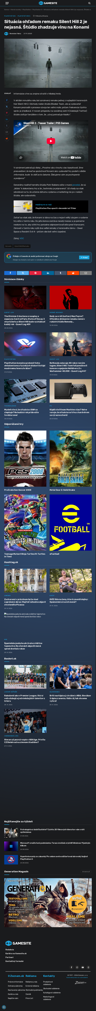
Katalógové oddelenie (52, 993)
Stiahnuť (86, 872)
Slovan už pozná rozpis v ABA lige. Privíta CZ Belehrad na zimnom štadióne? (24, 741)
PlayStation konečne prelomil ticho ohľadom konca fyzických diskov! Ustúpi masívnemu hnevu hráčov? (24, 366)
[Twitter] (6, 106)
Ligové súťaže (10, 692)
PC (51, 406)
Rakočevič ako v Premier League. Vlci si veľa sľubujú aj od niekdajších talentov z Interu (24, 698)
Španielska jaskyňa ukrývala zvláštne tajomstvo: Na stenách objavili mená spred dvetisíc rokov (23, 646)
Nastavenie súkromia (16, 990)
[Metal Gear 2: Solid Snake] (71, 459)
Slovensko (55, 692)
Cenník (28, 994)
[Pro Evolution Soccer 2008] (25, 459)
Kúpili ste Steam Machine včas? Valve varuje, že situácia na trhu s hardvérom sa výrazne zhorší (69, 412)
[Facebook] (6, 100)
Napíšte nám (13, 998)
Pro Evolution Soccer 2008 (17, 490)
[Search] (89, 3)
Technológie (10, 406)
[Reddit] (6, 138)
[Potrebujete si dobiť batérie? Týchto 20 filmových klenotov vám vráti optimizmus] (11, 833)
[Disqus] (48, 782)
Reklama (31, 975)
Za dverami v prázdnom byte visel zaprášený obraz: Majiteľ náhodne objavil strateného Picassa (25, 602)
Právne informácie (15, 982)
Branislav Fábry (15, 33)
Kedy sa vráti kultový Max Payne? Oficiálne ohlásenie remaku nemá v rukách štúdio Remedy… (67, 319)
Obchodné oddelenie (51, 989)
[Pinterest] (6, 112)
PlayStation (27, 9)
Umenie (7, 595)
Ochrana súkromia (15, 986)
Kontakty (49, 975)
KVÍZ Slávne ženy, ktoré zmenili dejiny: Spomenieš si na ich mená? (69, 600)
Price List (29, 998)
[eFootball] (71, 523)
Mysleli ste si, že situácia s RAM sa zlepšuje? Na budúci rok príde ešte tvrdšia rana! (21, 412)
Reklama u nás (31, 982)
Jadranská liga (11, 736)
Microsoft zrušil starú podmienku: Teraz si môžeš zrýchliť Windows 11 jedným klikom (55, 844)
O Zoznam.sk (16, 975)
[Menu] (7, 3)
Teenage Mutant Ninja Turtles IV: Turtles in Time (24, 555)
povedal (76, 185)
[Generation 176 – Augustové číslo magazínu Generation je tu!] (48, 902)
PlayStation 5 (37, 9)
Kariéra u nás (13, 994)
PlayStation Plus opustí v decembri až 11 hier (56, 208)
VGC (22, 238)
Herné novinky (16, 9)
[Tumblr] (6, 125)
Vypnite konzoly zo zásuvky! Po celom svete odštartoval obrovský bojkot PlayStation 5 (54, 857)
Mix (5, 639)
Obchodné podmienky (34, 990)
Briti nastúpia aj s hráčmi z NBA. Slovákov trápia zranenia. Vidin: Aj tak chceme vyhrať (70, 698)
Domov (6, 9)
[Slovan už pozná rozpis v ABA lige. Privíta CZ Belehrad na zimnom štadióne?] (25, 721)
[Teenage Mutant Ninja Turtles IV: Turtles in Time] (25, 523)
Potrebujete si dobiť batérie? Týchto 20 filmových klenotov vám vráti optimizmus (52, 830)
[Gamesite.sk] (48, 3)
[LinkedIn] (6, 119)
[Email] (6, 131)
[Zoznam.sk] (81, 983)
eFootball (54, 554)
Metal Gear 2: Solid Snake (62, 490)
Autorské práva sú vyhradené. (77, 977)
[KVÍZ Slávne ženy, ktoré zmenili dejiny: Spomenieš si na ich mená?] (71, 580)
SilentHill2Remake (21, 246)
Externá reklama (32, 986)
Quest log (9, 312)
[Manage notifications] (4, 1007)
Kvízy (52, 595)
